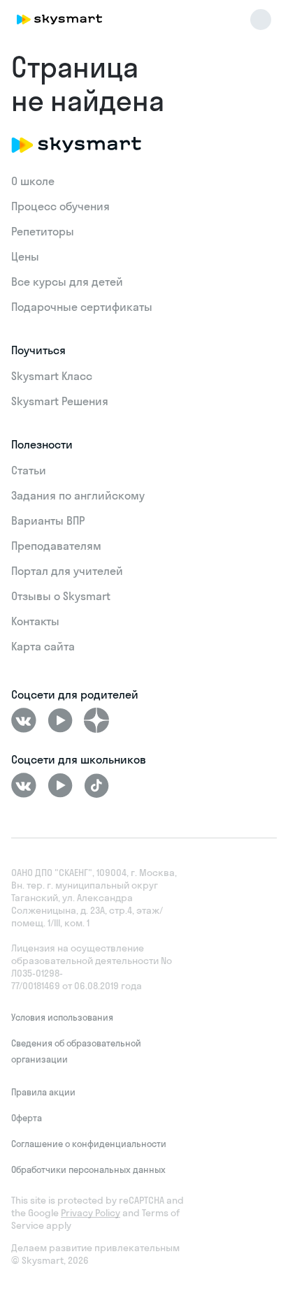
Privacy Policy (90, 1212)
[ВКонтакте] (23, 720)
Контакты (35, 621)
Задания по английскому (78, 495)
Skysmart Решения (59, 401)
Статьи (28, 470)
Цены (25, 256)
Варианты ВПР (48, 520)
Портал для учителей (67, 571)
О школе (33, 181)
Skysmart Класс (51, 376)
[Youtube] (60, 720)
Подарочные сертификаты (81, 307)
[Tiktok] (96, 785)
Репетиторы (42, 231)
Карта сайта (43, 646)
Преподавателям (56, 546)
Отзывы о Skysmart (60, 596)
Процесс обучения (60, 206)
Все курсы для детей (67, 282)
